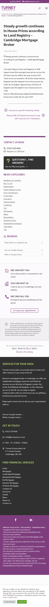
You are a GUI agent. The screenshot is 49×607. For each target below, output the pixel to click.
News (7, 14)
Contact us (7, 503)
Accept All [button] (22, 602)
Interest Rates (9, 202)
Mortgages (8, 211)
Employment (8, 187)
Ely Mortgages (8, 480)
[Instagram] (36, 520)
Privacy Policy (26, 527)
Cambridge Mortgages (11, 474)
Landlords (8, 205)
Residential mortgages (13, 223)
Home (3, 14)
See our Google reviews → (13, 414)
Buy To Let (8, 183)
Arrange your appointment (24, 310)
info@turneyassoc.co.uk (15, 437)
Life (5, 208)
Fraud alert (8, 196)
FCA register (34, 537)
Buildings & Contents (12, 180)
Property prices (10, 220)
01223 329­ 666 (16, 1)
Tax (5, 230)
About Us (6, 500)
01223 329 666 (11, 431)
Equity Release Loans (12, 190)
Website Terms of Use (11, 527)
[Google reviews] (26, 520)
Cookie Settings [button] (9, 602)
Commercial (7, 489)
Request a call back (15, 151)
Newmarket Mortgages (12, 477)
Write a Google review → (13, 417)
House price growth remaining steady (24, 110)
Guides (5, 494)
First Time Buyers (11, 193)
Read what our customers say (16, 243)
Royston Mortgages (10, 483)
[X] (21, 520)
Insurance (8, 199)
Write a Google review (13, 254)
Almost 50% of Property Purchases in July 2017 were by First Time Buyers (23, 117)
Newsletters (8, 217)
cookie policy (12, 597)
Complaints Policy (38, 527)
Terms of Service (22, 566)
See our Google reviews (14, 250)
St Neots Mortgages (11, 486)
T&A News (8, 227)
